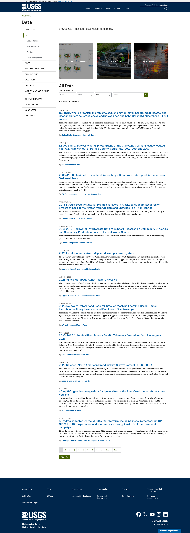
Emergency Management (152, 497)
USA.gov (50, 496)
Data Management (34, 58)
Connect (117, 9)
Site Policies (77, 489)
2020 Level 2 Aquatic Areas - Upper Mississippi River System (96, 253)
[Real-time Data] (151, 61)
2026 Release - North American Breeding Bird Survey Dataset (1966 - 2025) (105, 364)
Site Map (125, 489)
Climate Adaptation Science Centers (77, 218)
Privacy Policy (102, 489)
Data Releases (33, 41)
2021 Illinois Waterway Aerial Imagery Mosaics (88, 279)
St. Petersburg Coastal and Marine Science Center (82, 194)
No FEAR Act (27, 496)
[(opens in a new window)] (139, 514)
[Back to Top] (182, 525)
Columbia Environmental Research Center (79, 135)
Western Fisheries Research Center (76, 355)
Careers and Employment (102, 497)
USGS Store (30, 110)
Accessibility (27, 489)
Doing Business (128, 496)
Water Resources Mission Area (74, 325)
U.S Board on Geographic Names (37, 92)
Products (99, 9)
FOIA (49, 489)
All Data (30, 52)
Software (30, 85)
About (127, 9)
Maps (27, 63)
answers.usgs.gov (161, 524)
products (26, 16)
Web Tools (30, 80)
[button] (105, 101)
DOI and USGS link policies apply (154, 490)
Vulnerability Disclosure (81, 496)
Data (27, 35)
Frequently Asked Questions (156, 5)
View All (64, 457)
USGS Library (31, 105)
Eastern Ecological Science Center (76, 381)
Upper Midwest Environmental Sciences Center (81, 269)
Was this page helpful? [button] (169, 531)
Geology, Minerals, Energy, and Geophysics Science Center (86, 440)
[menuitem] (88, 7)
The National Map (33, 99)
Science (88, 9)
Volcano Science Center (72, 165)
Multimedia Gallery (34, 69)
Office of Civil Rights (30, 503)
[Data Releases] (114, 61)
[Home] (31, 11)
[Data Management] (76, 61)
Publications (31, 74)
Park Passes (31, 116)
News (108, 9)
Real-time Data (33, 46)
